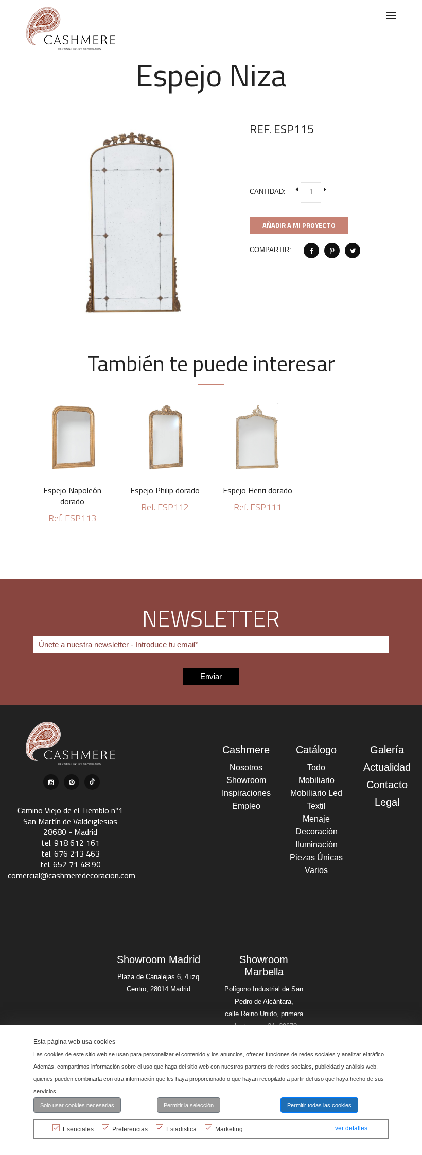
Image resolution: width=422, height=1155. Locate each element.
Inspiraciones (246, 793)
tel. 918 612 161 (70, 843)
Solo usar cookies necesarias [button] (77, 1105)
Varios (316, 870)
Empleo (246, 806)
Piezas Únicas (316, 857)
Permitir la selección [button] (189, 1105)
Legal (387, 802)
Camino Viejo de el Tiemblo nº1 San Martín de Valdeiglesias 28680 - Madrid (70, 821)
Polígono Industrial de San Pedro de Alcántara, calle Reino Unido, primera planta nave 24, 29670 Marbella (263, 1013)
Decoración (316, 831)
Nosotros (246, 767)
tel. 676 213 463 (70, 853)
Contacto (387, 784)
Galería (387, 749)
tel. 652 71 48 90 (70, 864)
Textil (316, 806)
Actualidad (387, 767)
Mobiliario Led (316, 793)
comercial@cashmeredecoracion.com (71, 875)
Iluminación (316, 844)
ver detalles (351, 1128)
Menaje (316, 818)
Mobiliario (316, 780)
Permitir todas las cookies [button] (319, 1105)
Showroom (246, 780)
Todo (316, 767)
